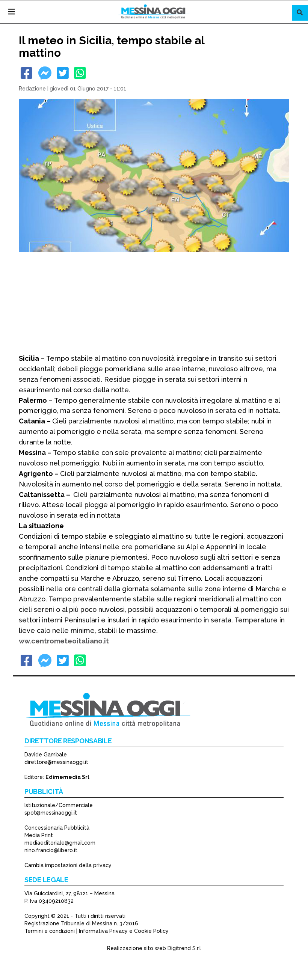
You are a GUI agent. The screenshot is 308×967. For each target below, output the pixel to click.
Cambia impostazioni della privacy (68, 865)
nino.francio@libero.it (50, 850)
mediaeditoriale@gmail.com (59, 843)
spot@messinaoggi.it (50, 813)
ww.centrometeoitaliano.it (64, 641)
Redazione (32, 89)
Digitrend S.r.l (184, 948)
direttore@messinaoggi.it (56, 762)
